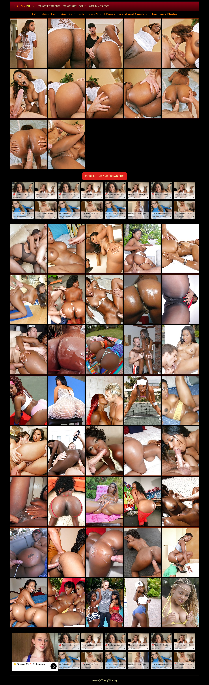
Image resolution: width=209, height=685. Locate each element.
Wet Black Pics (99, 6)
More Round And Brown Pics (104, 176)
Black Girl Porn (74, 6)
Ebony (23, 6)
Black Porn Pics (49, 6)
